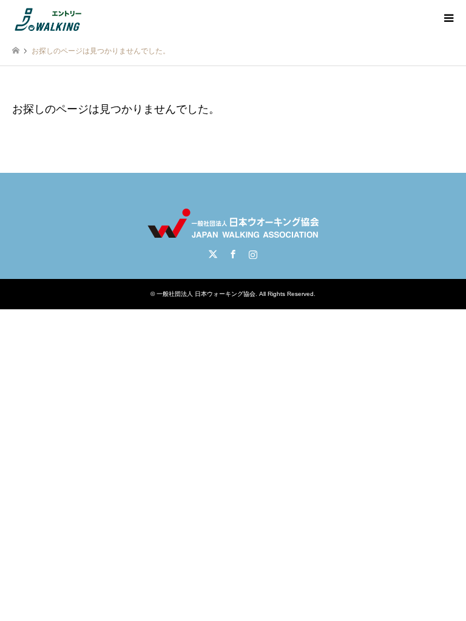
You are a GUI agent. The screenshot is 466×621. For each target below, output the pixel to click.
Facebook (233, 254)
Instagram (253, 254)
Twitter (213, 254)
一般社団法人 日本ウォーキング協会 (206, 293)
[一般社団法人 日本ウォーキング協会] (49, 18)
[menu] (448, 18)
